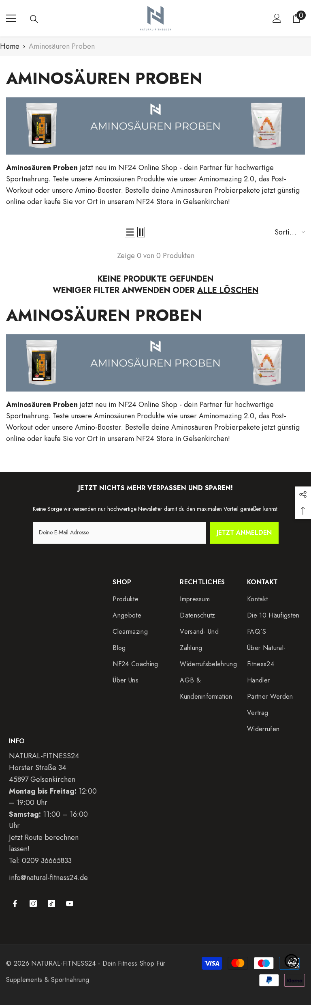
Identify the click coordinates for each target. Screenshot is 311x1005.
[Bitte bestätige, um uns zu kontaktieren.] (291, 960)
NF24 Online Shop (147, 167)
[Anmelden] (277, 18)
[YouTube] (70, 903)
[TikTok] (51, 903)
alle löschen (227, 290)
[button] (130, 232)
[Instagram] (33, 903)
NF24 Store (155, 201)
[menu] (11, 18)
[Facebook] (15, 903)
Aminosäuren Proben (62, 46)
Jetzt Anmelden (244, 532)
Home (9, 46)
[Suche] (34, 19)
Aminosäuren (114, 179)
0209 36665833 (47, 860)
